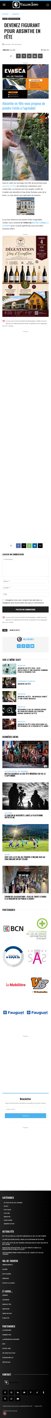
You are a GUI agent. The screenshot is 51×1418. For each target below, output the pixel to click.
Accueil (5, 14)
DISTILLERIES (6, 1274)
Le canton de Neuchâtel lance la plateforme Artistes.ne (24, 816)
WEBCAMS (5, 1278)
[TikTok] (37, 1392)
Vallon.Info (6, 50)
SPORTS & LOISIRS (8, 1283)
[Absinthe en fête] (9, 682)
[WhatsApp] (29, 56)
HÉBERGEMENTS (7, 1265)
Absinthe (15, 14)
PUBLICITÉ (5, 1318)
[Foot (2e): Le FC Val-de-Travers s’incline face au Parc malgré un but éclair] (25, 838)
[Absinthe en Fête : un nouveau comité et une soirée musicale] (9, 696)
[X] (23, 56)
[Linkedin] (34, 56)
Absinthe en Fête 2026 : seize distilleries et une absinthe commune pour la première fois (33, 670)
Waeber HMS (6, 1335)
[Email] (40, 56)
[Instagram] (23, 646)
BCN (3, 1344)
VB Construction (8, 1353)
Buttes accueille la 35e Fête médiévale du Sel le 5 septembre (25, 774)
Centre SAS (6, 1362)
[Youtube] (32, 646)
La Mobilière (6, 1330)
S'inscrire (26, 1116)
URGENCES (5, 1300)
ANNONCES (5, 1309)
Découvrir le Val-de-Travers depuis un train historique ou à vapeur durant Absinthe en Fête (32, 711)
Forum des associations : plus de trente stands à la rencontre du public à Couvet (25, 897)
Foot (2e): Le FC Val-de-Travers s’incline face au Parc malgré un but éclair (25, 858)
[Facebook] (18, 56)
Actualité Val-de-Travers (14, 19)
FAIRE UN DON (7, 1313)
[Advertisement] (25, 436)
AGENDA (5, 1295)
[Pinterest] (30, 1392)
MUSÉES (4, 1269)
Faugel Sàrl (6, 1348)
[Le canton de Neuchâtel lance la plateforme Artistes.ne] (25, 796)
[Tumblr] (43, 1392)
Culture (8, 813)
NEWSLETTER (6, 1304)
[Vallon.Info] (20, 639)
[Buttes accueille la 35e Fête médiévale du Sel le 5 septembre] (25, 754)
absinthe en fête (9, 186)
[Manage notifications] (5, 1413)
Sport (7, 854)
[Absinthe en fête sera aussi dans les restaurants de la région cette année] (9, 724)
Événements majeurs (26, 681)
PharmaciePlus (7, 1357)
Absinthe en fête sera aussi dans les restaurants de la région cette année (33, 725)
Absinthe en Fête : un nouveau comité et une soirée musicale (32, 697)
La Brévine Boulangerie (10, 1339)
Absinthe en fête (24, 684)
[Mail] (24, 1392)
